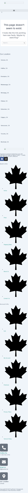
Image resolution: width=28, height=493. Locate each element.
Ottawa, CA (4, 101)
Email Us (3, 467)
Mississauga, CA (5, 84)
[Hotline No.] (4, 447)
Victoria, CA (4, 60)
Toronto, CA (4, 134)
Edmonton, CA (5, 109)
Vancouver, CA (5, 125)
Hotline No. (3, 453)
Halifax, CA (4, 68)
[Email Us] (4, 462)
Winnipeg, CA (5, 93)
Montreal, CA (5, 142)
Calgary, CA (4, 117)
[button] (14, 10)
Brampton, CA (5, 76)
